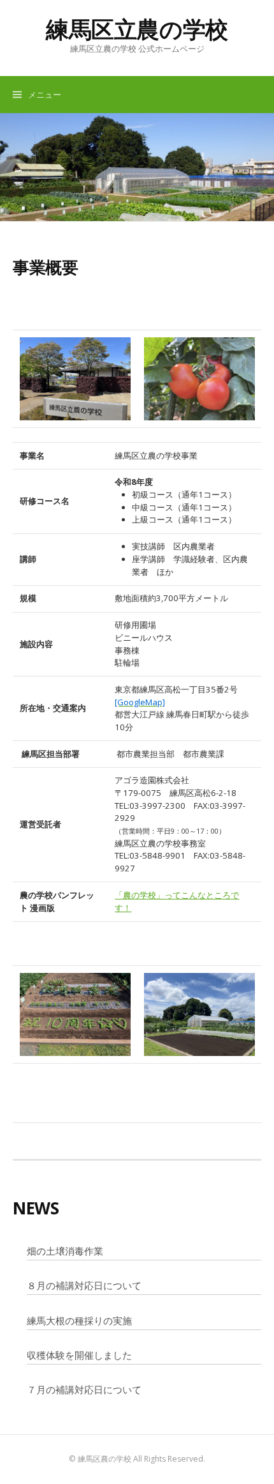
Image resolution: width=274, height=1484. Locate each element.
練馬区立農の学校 (137, 29)
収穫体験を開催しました (79, 1355)
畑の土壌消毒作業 (65, 1250)
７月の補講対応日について (84, 1389)
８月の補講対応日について (84, 1285)
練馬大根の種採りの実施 (79, 1320)
